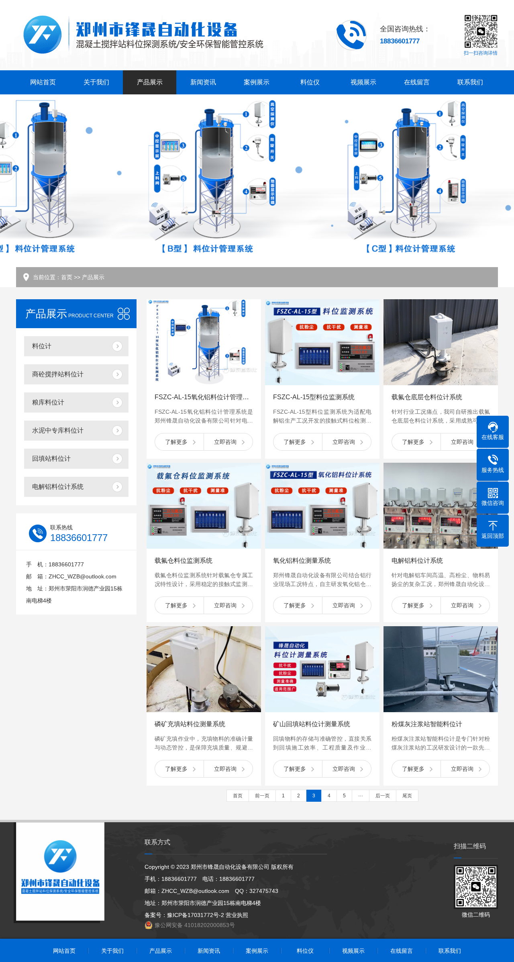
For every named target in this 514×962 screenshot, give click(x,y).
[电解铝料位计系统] (440, 506)
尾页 (407, 796)
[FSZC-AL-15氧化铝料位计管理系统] (204, 342)
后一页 (382, 796)
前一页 (262, 796)
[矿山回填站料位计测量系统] (322, 669)
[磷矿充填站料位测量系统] (204, 669)
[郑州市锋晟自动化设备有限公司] (142, 35)
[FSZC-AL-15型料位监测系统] (322, 342)
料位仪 (310, 82)
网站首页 (43, 82)
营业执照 (237, 915)
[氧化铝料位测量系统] (322, 506)
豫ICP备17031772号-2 (195, 915)
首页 (66, 277)
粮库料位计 (48, 402)
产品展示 (150, 82)
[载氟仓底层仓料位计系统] (440, 342)
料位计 (41, 346)
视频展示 (363, 82)
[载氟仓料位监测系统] (204, 506)
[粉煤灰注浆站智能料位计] (440, 669)
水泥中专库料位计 (58, 430)
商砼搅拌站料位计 (58, 374)
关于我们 (96, 82)
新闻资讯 (203, 82)
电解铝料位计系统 (58, 486)
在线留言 (417, 82)
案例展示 (256, 82)
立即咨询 (225, 442)
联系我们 (470, 82)
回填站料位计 (51, 458)
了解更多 (176, 442)
